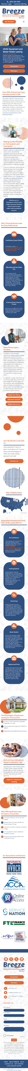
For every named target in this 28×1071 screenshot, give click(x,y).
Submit (14, 1040)
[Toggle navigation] (24, 22)
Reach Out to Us (14, 404)
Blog (22, 1062)
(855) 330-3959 (14, 2)
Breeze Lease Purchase (17, 355)
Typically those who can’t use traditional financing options (14, 178)
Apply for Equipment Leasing (14, 781)
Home (6, 1062)
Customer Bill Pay (20, 4)
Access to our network (10, 836)
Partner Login (6, 4)
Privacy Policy (16, 1053)
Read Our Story (14, 395)
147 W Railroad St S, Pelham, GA (15, 997)
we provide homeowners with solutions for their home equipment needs (13, 248)
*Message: (6, 1025)
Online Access (10, 1069)
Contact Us (14, 461)
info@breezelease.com (14, 992)
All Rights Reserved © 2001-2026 (19, 1069)
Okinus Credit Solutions (10, 369)
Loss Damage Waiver (14, 1066)
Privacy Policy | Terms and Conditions (14, 1070)
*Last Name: (7, 1012)
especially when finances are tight (13, 153)
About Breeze (14, 1062)
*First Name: (7, 1007)
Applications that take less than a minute (15, 731)
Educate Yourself (14, 399)
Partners (14, 71)
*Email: (5, 1019)
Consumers (14, 66)
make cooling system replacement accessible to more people (14, 547)
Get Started (9, 22)
